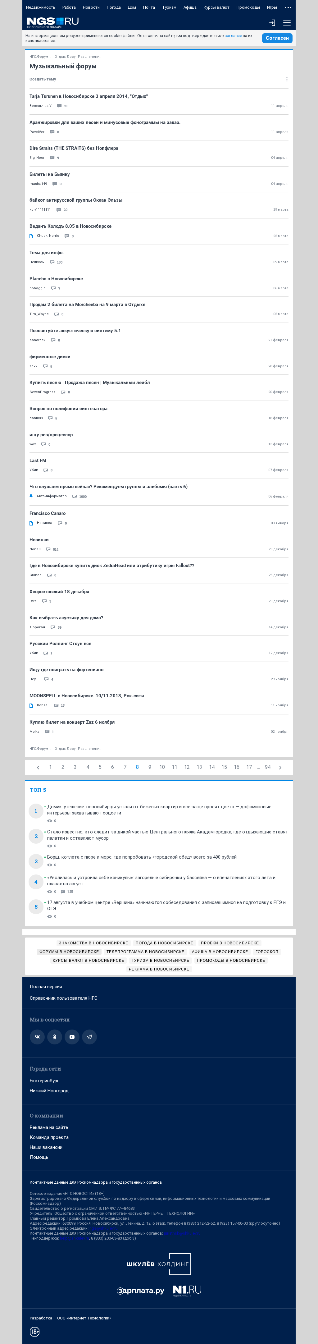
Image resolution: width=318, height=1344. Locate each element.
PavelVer (37, 132)
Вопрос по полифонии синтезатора (68, 408)
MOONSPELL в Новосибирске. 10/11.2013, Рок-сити (87, 696)
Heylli (34, 679)
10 (162, 767)
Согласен (277, 38)
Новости (91, 7)
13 (199, 767)
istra (33, 601)
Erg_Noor (37, 158)
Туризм (169, 7)
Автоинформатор (52, 496)
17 (249, 767)
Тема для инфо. (47, 252)
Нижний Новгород (49, 1091)
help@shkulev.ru (74, 1238)
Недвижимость (40, 7)
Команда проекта (49, 1137)
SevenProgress (42, 392)
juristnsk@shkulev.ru (182, 1233)
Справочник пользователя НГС (64, 998)
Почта (149, 7)
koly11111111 (40, 210)
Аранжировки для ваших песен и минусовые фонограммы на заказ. (105, 122)
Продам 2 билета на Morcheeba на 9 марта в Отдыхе (87, 304)
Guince (36, 575)
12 (187, 767)
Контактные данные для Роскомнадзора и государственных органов (96, 1182)
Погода (114, 7)
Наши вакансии (46, 1147)
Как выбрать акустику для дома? (66, 618)
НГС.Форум (39, 57)
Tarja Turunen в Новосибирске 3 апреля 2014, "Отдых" (89, 96)
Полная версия (46, 986)
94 (267, 767)
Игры (272, 7)
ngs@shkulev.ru (103, 1228)
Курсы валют (216, 7)
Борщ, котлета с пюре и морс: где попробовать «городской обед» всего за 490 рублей (142, 857)
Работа (69, 7)
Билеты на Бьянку (50, 174)
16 (236, 767)
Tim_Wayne (39, 314)
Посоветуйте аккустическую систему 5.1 (75, 330)
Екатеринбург (44, 1081)
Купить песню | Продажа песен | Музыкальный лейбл (90, 382)
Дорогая (37, 627)
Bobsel (42, 705)
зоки (34, 366)
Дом (132, 7)
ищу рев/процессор (51, 435)
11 (174, 767)
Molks (34, 732)
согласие (233, 35)
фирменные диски (50, 357)
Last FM (38, 460)
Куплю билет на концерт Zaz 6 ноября (72, 722)
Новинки (39, 540)
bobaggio (38, 288)
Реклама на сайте (49, 1127)
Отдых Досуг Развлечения (78, 57)
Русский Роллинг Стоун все (60, 643)
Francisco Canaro (48, 513)
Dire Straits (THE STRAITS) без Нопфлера (74, 148)
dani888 (36, 418)
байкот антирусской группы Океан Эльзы (76, 200)
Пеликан (37, 262)
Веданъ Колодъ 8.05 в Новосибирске (70, 226)
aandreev (37, 340)
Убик (34, 470)
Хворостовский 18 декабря (59, 591)
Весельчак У (41, 106)
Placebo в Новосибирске (56, 279)
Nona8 (35, 549)
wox (33, 444)
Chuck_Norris (48, 236)
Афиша (190, 7)
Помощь (39, 1157)
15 (224, 767)
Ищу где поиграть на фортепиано (66, 669)
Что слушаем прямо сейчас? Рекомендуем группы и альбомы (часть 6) (109, 486)
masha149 (38, 184)
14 (212, 767)
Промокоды (248, 7)
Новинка (44, 523)
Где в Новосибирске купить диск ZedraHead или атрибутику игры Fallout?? (112, 565)
